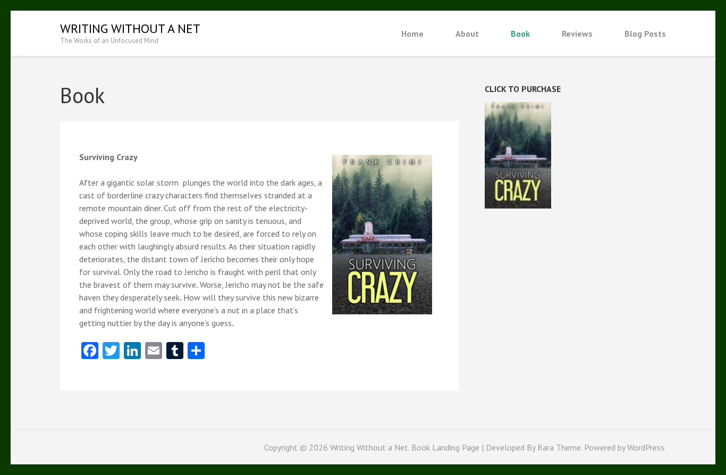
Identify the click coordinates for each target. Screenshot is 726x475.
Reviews (577, 33)
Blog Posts (645, 33)
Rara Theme (559, 447)
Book (520, 33)
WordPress (645, 447)
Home (412, 33)
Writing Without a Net (130, 28)
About (467, 33)
